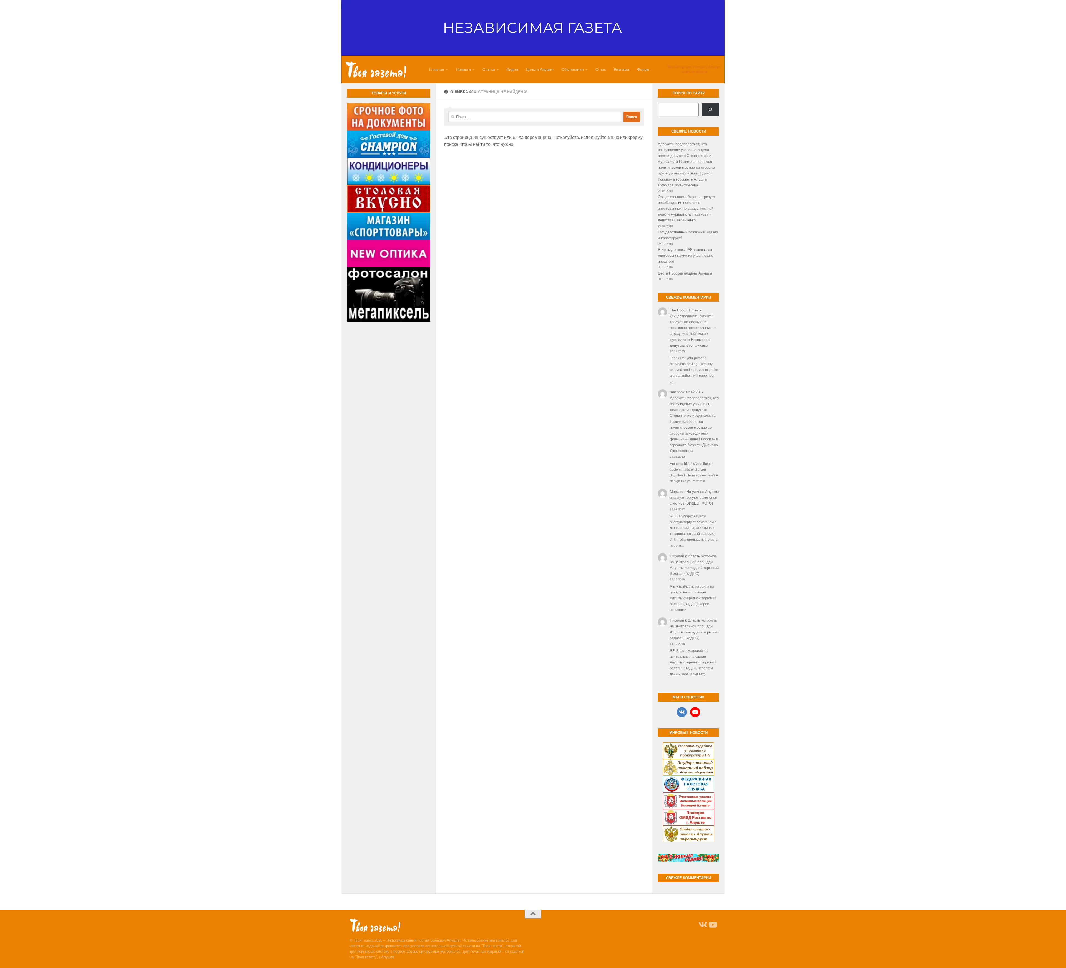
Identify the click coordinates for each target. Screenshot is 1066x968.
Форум (643, 69)
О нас (600, 69)
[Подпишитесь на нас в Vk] (702, 925)
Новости (463, 69)
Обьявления (572, 69)
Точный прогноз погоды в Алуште (694, 67)
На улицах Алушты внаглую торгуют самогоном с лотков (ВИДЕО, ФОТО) (694, 497)
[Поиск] (710, 109)
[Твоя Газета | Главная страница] (376, 69)
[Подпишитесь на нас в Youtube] (712, 925)
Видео (512, 69)
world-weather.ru (694, 72)
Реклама (621, 69)
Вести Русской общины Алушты (685, 273)
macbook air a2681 (685, 392)
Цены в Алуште (540, 69)
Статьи (488, 69)
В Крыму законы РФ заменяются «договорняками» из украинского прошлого (685, 255)
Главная (436, 69)
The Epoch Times (684, 310)
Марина (676, 492)
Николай (677, 556)
